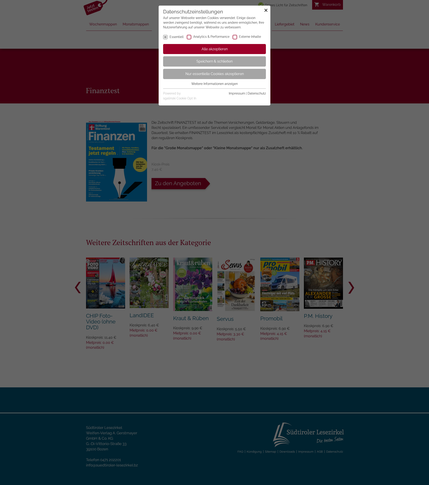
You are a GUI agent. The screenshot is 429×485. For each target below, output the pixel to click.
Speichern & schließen (214, 61)
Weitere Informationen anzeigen (214, 84)
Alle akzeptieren (215, 49)
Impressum (237, 93)
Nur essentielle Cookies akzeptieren (214, 74)
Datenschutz (257, 93)
